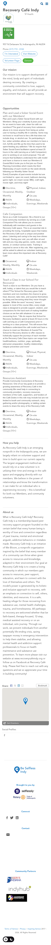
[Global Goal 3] (8, 33)
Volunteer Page (12, 60)
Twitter (11, 818)
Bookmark (42, 685)
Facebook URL (4, 735)
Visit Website (29, 53)
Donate (28, 60)
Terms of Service (11, 929)
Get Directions (13, 723)
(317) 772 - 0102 (16, 49)
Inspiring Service (34, 929)
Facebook (7, 818)
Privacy (23, 929)
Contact (8, 835)
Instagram (17, 818)
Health (30, 14)
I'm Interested (11, 53)
